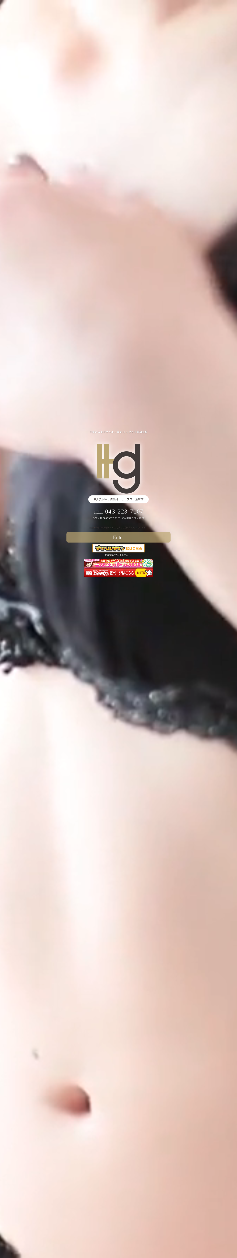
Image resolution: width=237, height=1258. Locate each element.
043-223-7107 (124, 511)
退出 (122, 555)
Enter (118, 537)
